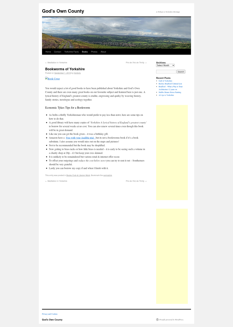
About (103, 51)
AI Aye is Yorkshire (166, 95)
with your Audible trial (81, 137)
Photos (94, 51)
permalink (107, 175)
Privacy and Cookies (50, 314)
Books (85, 51)
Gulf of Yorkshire (165, 80)
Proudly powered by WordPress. (171, 319)
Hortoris (77, 73)
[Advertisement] (172, 152)
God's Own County (63, 10)
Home (48, 51)
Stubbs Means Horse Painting (170, 92)
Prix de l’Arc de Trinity (136, 62)
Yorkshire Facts (71, 51)
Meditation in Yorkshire (56, 62)
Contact (57, 51)
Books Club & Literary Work (78, 175)
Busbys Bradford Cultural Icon (170, 83)
